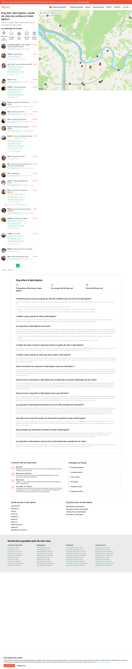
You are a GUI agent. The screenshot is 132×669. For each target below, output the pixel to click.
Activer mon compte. (83, 2)
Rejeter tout (21, 665)
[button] (94, 467)
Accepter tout (9, 665)
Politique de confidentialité (103, 662)
